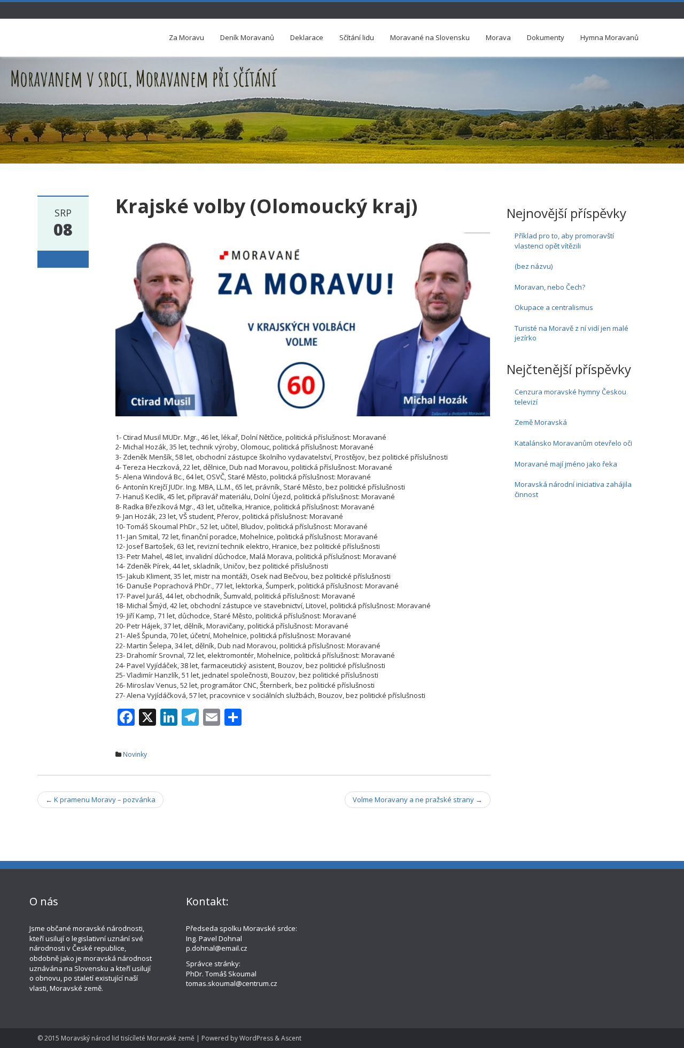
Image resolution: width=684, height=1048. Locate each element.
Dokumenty (545, 37)
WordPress (256, 1038)
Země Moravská (541, 422)
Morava (498, 37)
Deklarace (306, 37)
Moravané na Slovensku (430, 37)
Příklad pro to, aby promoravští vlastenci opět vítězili (564, 241)
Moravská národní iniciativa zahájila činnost (573, 489)
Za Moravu (186, 37)
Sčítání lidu (356, 37)
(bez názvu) (534, 266)
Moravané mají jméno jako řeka (566, 464)
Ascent (291, 1038)
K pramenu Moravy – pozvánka (100, 799)
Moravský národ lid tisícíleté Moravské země (128, 1038)
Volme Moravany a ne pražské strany (418, 799)
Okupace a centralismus (554, 307)
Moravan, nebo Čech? (550, 287)
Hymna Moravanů (609, 37)
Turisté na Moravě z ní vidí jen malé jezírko (571, 333)
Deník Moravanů (247, 37)
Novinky (135, 754)
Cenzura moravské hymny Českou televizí (570, 397)
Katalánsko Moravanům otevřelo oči (573, 443)
